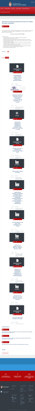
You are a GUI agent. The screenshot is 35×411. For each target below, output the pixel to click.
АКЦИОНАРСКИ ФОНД (25, 8)
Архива (21, 404)
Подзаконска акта (31, 389)
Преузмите (3, 51)
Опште (21, 400)
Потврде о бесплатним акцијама (22, 389)
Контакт (13, 389)
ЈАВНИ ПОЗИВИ (18, 8)
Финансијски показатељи (22, 399)
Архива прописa (31, 390)
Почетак (2, 8)
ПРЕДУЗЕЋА (13, 8)
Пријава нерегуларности (14, 401)
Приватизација (22, 397)
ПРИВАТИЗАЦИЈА (7, 8)
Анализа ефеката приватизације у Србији (14, 399)
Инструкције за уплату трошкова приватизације (22, 402)
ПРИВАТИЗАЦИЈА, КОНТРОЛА (5, 12)
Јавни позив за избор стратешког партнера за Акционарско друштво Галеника (15, 344)
